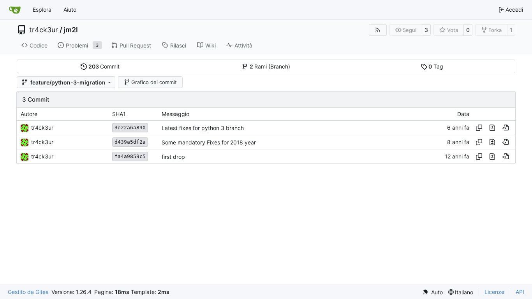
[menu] (432, 292)
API (520, 291)
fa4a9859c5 (130, 156)
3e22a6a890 (130, 127)
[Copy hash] (479, 128)
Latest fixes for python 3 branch (203, 128)
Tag (435, 66)
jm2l (70, 30)
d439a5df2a (130, 142)
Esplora (42, 9)
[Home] (15, 10)
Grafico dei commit (154, 82)
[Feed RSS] (378, 30)
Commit (104, 66)
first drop (173, 156)
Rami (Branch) (270, 66)
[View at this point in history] (505, 128)
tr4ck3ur (43, 30)
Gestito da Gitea (28, 291)
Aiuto (69, 9)
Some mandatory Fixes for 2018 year (209, 142)
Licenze (494, 291)
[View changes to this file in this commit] (492, 128)
